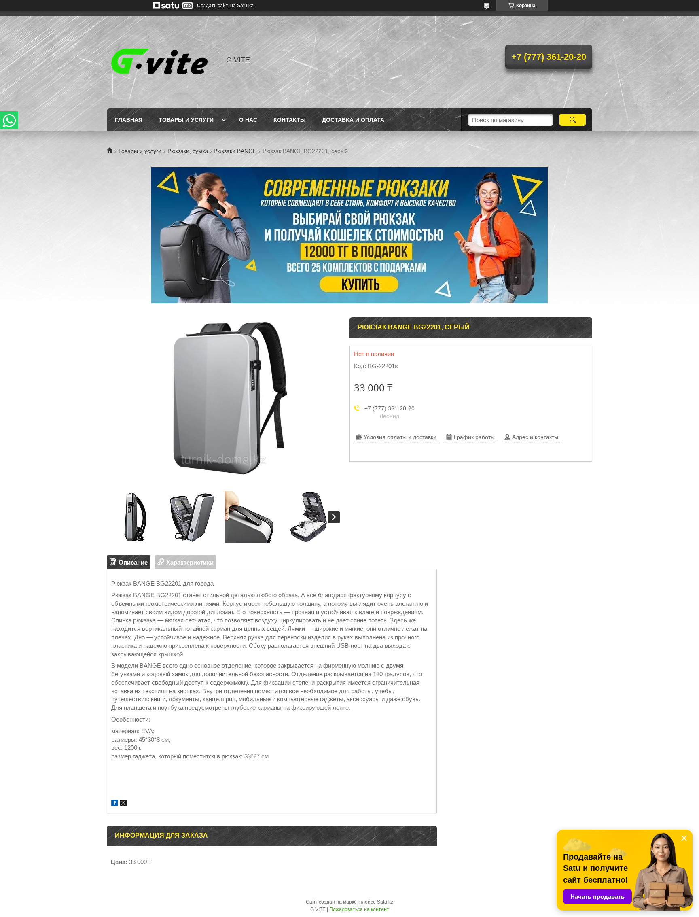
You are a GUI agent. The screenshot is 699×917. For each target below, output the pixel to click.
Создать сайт (212, 5)
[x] (123, 803)
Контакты (289, 120)
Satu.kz (385, 902)
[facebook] (114, 803)
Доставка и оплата (353, 120)
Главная (128, 120)
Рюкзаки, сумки (187, 151)
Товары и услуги (186, 120)
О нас (248, 120)
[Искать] (572, 120)
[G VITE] (159, 59)
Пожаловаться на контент (359, 909)
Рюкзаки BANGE (235, 151)
